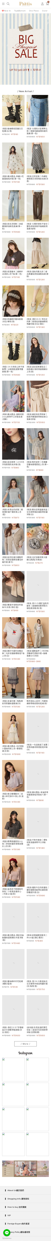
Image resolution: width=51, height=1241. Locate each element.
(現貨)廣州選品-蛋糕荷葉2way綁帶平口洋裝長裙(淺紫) (13, 416)
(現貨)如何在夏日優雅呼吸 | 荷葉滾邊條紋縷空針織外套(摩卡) (12, 559)
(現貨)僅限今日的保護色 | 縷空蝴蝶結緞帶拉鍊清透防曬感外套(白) (38, 892)
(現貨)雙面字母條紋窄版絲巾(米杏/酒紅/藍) (12, 606)
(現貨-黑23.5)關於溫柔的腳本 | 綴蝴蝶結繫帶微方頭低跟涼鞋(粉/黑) (38, 607)
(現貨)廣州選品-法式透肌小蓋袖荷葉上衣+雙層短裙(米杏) (13, 750)
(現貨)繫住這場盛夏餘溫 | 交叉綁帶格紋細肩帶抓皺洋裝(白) (38, 511)
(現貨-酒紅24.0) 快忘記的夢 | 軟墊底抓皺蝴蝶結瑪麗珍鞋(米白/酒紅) (37, 321)
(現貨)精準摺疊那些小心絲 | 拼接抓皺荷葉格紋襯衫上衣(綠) (12, 845)
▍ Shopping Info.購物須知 (17, 1205)
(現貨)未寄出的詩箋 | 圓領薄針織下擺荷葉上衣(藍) (12, 511)
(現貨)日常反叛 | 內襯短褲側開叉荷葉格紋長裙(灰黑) (37, 178)
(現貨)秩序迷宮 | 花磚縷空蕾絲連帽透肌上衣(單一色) (37, 464)
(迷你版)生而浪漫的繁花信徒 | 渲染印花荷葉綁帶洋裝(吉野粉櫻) (37, 1035)
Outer (45, 11)
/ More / (25, 1050)
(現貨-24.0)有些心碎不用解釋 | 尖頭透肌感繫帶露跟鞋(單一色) (13, 369)
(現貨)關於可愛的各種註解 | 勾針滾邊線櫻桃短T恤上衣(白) (13, 654)
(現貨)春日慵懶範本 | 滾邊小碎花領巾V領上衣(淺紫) (12, 797)
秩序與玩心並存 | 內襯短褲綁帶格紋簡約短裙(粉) (37, 703)
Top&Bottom (20, 11)
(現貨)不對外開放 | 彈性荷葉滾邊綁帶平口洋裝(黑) (37, 845)
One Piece (34, 11)
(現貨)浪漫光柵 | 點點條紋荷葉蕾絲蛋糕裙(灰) (12, 703)
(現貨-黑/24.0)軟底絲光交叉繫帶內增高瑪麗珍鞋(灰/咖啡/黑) (37, 988)
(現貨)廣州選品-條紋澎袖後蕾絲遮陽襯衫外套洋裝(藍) (13, 940)
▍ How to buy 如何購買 (15, 1213)
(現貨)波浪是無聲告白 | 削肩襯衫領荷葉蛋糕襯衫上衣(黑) (37, 369)
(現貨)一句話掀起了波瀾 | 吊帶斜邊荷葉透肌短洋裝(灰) (38, 750)
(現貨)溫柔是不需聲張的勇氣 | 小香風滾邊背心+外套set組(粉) (12, 892)
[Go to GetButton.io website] (6, 1238)
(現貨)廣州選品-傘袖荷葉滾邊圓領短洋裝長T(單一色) (37, 797)
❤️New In (6, 11)
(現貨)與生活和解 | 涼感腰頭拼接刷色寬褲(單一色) (12, 226)
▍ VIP (8, 1221)
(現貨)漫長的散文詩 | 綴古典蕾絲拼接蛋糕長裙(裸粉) (37, 273)
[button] (3, 4)
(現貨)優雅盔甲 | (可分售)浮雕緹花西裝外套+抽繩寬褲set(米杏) (38, 654)
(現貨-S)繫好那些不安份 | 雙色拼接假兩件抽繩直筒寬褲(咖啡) (38, 226)
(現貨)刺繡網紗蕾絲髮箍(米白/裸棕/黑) (12, 320)
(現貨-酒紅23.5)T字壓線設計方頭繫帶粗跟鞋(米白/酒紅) (13, 1035)
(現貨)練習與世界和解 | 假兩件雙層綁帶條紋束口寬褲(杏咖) (37, 416)
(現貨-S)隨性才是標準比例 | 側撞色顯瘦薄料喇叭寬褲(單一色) (37, 131)
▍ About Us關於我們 (14, 1196)
